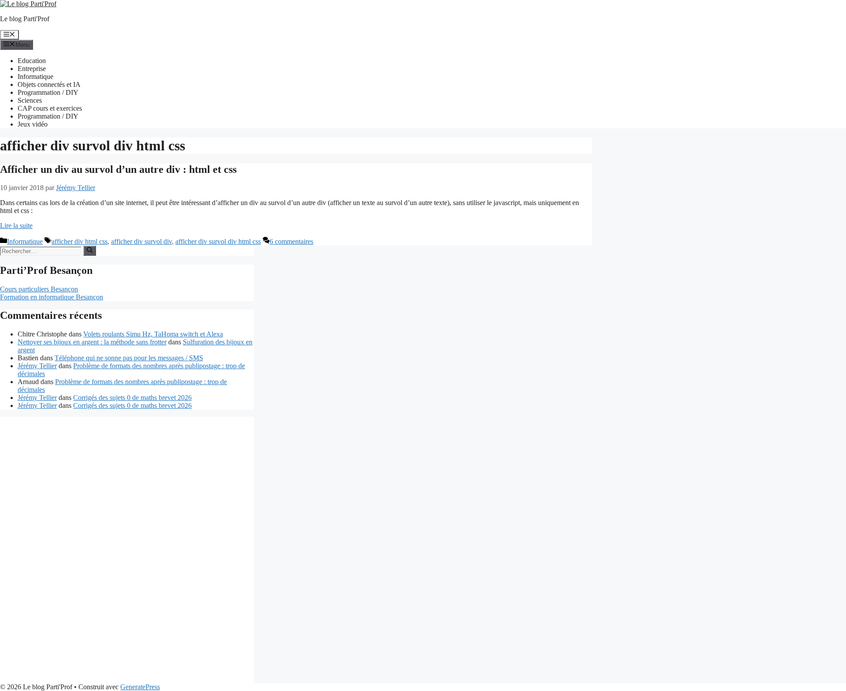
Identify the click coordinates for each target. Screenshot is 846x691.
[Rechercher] (89, 250)
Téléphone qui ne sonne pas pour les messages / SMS (129, 358)
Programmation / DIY (48, 92)
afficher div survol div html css (218, 241)
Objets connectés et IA (49, 84)
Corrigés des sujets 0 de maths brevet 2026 (132, 397)
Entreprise (32, 68)
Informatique (35, 76)
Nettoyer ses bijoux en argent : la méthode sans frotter (92, 342)
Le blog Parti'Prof (24, 18)
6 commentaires (291, 241)
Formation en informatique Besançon (51, 297)
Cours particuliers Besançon (39, 289)
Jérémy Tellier (37, 366)
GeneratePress (140, 687)
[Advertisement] (26, 549)
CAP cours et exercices (50, 108)
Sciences (30, 100)
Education (32, 60)
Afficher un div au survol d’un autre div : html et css (118, 169)
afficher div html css (80, 241)
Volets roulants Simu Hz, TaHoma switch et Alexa (153, 334)
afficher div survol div (141, 241)
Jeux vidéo (33, 124)
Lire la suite (16, 225)
